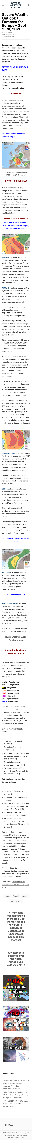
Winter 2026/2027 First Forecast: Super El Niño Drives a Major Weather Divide (15, 1103)
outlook (24, 896)
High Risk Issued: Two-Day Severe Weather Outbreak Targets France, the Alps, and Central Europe (16, 1095)
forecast (16, 896)
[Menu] (3, 5)
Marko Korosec (8, 32)
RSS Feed (9, 1125)
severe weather (16, 901)
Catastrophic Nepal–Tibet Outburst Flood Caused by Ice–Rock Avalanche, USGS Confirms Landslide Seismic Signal (16, 1084)
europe (7, 896)
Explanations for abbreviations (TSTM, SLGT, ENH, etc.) (15, 884)
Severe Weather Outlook (8, 36)
